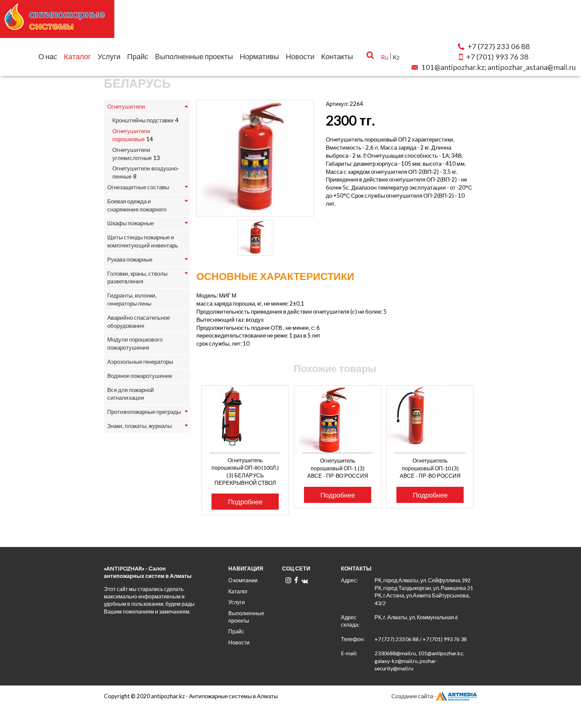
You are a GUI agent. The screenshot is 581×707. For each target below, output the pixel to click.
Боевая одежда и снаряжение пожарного (136, 205)
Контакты (337, 56)
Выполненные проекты (194, 56)
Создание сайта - (413, 696)
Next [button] (481, 435)
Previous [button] (192, 435)
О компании (243, 580)
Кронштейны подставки (142, 120)
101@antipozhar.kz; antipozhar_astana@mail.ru (498, 67)
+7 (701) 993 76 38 (445, 639)
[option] (255, 158)
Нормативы (259, 56)
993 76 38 (497, 56)
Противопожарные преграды (144, 411)
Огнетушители (126, 106)
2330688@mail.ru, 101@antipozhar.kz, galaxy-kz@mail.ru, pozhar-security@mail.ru (419, 660)
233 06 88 (499, 46)
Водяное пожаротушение (139, 375)
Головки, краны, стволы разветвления (137, 277)
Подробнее (245, 502)
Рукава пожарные (129, 259)
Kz (396, 57)
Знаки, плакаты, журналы (139, 425)
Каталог (77, 56)
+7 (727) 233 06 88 (397, 639)
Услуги (109, 56)
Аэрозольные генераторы (140, 361)
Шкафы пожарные (130, 223)
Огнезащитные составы (138, 187)
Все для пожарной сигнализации (130, 393)
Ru (384, 57)
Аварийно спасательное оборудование (138, 321)
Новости (300, 56)
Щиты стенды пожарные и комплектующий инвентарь (142, 241)
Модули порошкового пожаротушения (134, 343)
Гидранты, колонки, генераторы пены (132, 299)
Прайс (137, 56)
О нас (47, 56)
